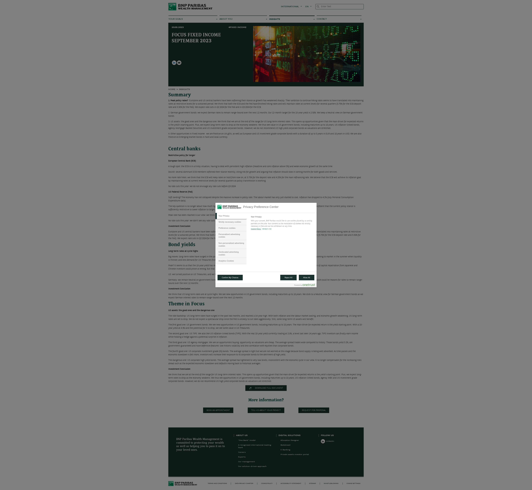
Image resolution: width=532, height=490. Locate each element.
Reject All (288, 278)
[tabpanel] (283, 224)
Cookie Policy (256, 229)
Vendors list (267, 229)
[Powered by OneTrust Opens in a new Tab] (304, 285)
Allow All (306, 278)
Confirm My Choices (230, 278)
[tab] (230, 216)
